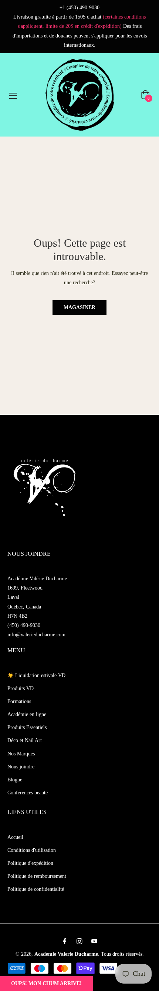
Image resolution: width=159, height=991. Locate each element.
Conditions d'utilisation (31, 850)
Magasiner (79, 307)
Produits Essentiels (27, 727)
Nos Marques (21, 754)
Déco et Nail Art (24, 740)
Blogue (14, 779)
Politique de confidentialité (35, 889)
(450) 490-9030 (23, 625)
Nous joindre (20, 766)
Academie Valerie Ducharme (66, 954)
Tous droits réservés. (122, 954)
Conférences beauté (27, 792)
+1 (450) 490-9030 (79, 7)
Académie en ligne (26, 714)
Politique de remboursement (36, 876)
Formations (19, 701)
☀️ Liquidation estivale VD (36, 675)
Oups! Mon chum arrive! (46, 983)
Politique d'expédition (30, 863)
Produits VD (20, 688)
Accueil (15, 837)
